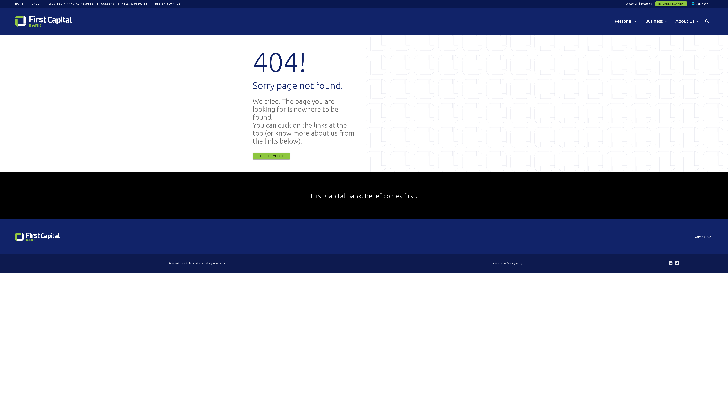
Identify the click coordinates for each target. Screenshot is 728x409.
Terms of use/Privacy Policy (507, 263)
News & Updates (135, 3)
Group (36, 3)
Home (19, 3)
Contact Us (631, 3)
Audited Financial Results (71, 3)
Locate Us (646, 3)
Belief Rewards (167, 3)
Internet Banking (671, 3)
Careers (107, 3)
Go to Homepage (271, 156)
